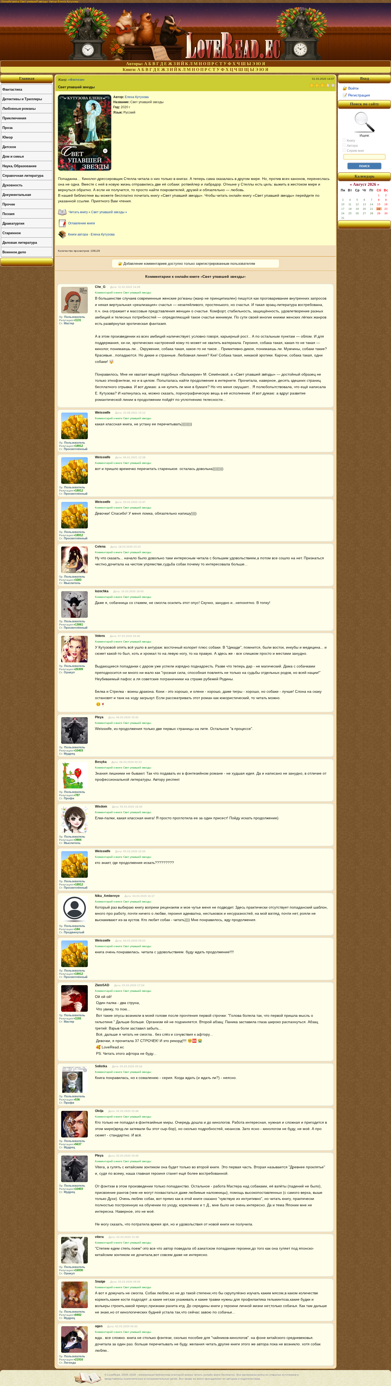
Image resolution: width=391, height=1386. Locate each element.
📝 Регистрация (356, 95)
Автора (352, 146)
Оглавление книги (81, 223)
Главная (26, 78)
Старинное (11, 232)
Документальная (16, 194)
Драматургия (13, 223)
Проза (7, 127)
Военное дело (14, 251)
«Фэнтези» (76, 80)
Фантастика (12, 89)
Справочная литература (22, 175)
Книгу (350, 140)
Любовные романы (19, 108)
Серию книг (355, 151)
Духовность (12, 184)
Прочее (8, 204)
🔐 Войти (351, 88)
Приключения (14, 117)
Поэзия (8, 213)
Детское (9, 146)
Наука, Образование (19, 165)
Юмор (7, 137)
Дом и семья (13, 156)
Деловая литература (19, 242)
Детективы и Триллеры (22, 98)
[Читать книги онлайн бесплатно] (195, 59)
